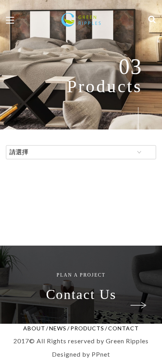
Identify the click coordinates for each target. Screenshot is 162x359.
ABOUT (34, 328)
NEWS (57, 328)
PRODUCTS (87, 328)
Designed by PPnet (81, 354)
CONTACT (123, 328)
